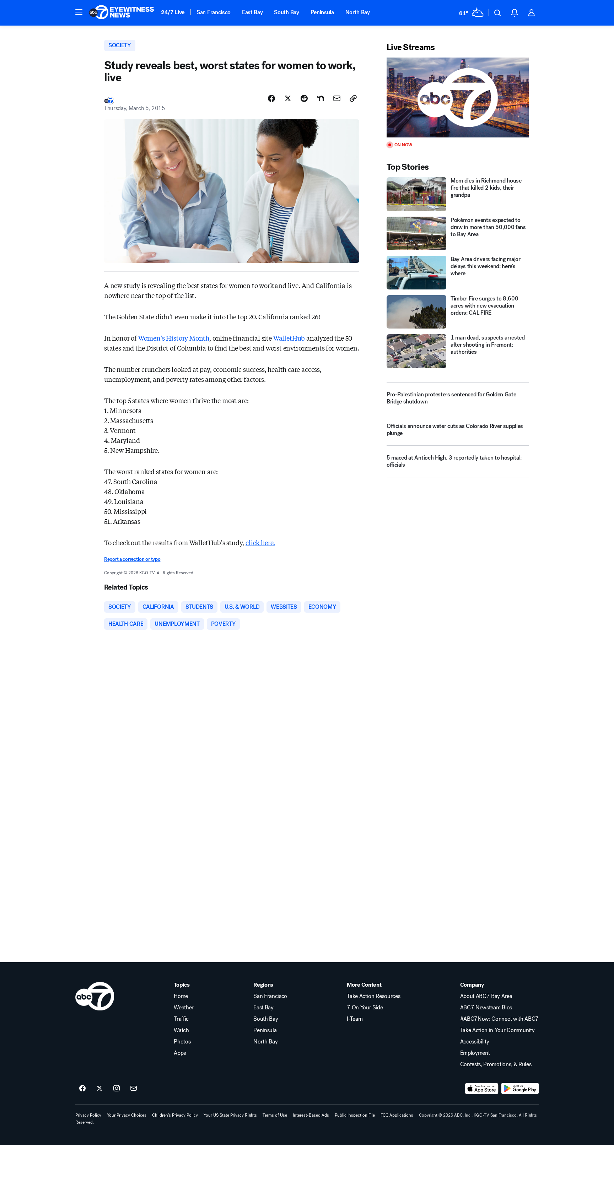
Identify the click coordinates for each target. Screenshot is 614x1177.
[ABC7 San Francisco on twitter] (99, 1088)
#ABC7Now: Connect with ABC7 (499, 1019)
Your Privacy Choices (126, 1115)
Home (181, 996)
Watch (181, 1030)
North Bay (357, 12)
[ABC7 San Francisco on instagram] (116, 1088)
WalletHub (289, 337)
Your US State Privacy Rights (230, 1115)
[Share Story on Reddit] (304, 98)
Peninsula (322, 12)
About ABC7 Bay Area (486, 996)
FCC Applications (397, 1115)
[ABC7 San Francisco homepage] (121, 13)
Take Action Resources (373, 996)
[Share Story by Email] (337, 98)
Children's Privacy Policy (175, 1115)
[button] (78, 12)
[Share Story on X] (288, 98)
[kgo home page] (94, 996)
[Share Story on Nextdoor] (320, 98)
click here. (260, 542)
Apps (180, 1053)
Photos (182, 1042)
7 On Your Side (365, 1007)
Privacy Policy (88, 1115)
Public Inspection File (355, 1115)
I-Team (354, 1019)
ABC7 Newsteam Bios (486, 1007)
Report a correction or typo (132, 559)
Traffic (181, 1019)
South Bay (286, 12)
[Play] (458, 97)
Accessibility (474, 1042)
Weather (184, 1007)
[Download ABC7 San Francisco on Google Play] (520, 1088)
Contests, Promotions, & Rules (496, 1064)
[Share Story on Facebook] (271, 98)
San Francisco (213, 12)
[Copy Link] (353, 98)
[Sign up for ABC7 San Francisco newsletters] (133, 1088)
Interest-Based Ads (311, 1115)
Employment (475, 1053)
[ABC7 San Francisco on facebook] (82, 1088)
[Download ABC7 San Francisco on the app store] (482, 1088)
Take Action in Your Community (497, 1030)
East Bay (252, 12)
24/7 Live (173, 12)
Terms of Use (275, 1115)
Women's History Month (173, 337)
